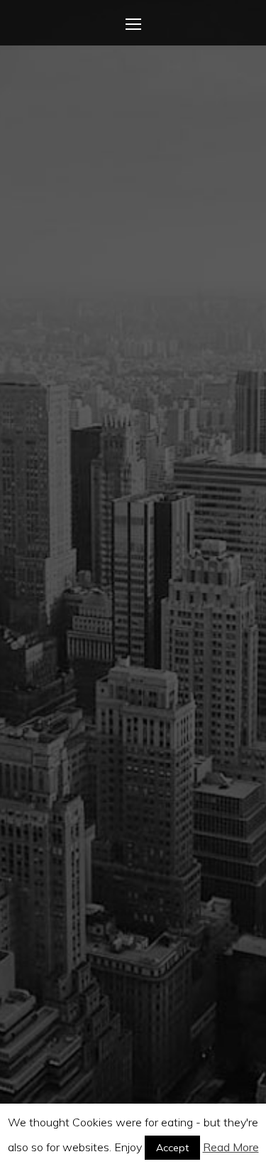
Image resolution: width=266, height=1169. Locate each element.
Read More (231, 1147)
